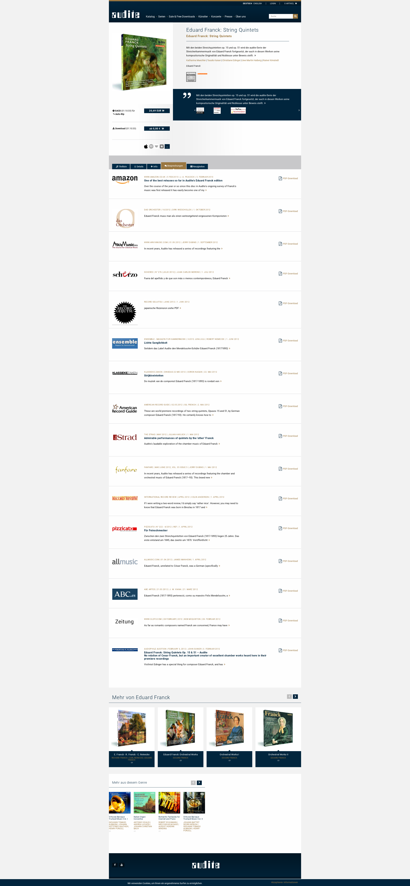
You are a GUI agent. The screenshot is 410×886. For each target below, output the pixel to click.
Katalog (150, 16)
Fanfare (149, 467)
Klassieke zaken (153, 372)
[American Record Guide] (125, 408)
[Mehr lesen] (206, 190)
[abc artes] (125, 594)
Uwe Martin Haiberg (252, 60)
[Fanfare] (125, 470)
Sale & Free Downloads (182, 16)
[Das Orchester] (125, 218)
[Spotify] (151, 146)
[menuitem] (150, 16)
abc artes (150, 589)
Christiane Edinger (231, 60)
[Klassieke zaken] (125, 373)
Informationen (291, 882)
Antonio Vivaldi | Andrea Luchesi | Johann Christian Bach (143, 825)
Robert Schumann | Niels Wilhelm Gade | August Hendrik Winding (169, 825)
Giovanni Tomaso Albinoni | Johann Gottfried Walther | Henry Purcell (119, 825)
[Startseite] (125, 14)
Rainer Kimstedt (271, 60)
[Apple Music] (146, 146)
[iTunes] (162, 146)
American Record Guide (157, 405)
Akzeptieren (277, 882)
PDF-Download (290, 178)
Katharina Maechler (196, 60)
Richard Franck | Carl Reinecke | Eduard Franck (132, 759)
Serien (161, 16)
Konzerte (216, 16)
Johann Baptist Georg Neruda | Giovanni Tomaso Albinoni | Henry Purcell (192, 826)
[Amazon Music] (156, 146)
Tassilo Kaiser (214, 60)
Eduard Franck (180, 758)
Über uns (241, 16)
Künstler (203, 16)
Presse (228, 16)
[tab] (121, 166)
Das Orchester (152, 210)
